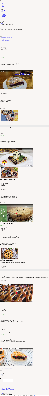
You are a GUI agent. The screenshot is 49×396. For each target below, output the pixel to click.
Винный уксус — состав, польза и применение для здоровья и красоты (7, 389)
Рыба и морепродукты (4, 8)
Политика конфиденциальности (4, 392)
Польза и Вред (2, 393)
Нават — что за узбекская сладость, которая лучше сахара (6, 388)
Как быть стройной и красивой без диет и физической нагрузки (6, 368)
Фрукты (3, 2)
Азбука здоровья (3, 10)
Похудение (2, 17)
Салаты (3, 12)
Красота (2, 11)
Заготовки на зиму (3, 16)
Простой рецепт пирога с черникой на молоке (5, 40)
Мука (2, 3)
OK (34, 395)
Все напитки (3, 5)
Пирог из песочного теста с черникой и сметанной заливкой (6, 37)
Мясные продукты (3, 6)
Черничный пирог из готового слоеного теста (5, 39)
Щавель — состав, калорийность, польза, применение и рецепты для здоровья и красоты (11, 372)
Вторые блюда (3, 14)
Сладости (3, 4)
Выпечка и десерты (4, 15)
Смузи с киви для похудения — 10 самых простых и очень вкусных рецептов (8, 367)
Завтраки (3, 13)
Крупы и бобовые (3, 7)
